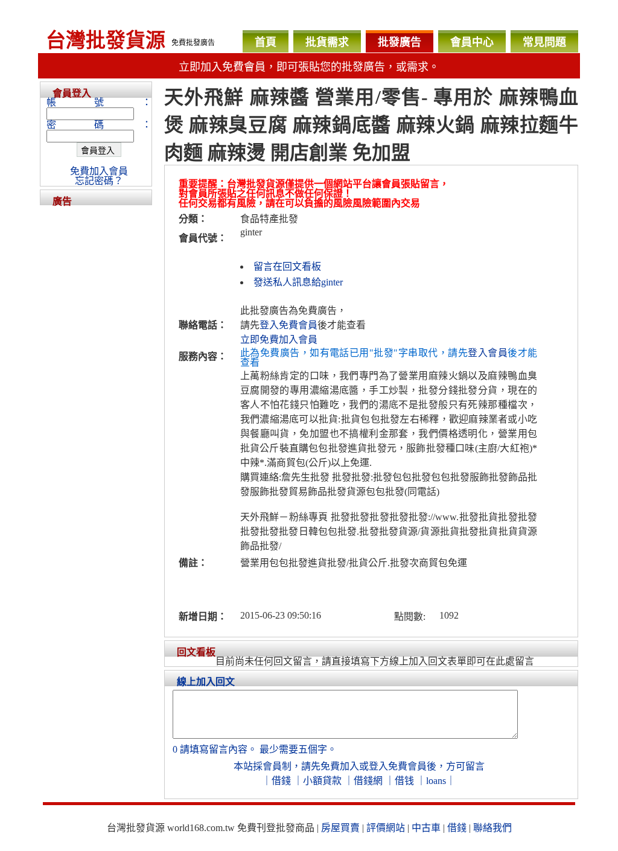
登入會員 (488, 353)
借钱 (404, 781)
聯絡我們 (492, 828)
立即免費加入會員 (278, 339)
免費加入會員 (99, 171)
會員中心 (472, 42)
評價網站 (385, 828)
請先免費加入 (330, 766)
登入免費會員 (288, 325)
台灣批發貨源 (105, 40)
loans (436, 781)
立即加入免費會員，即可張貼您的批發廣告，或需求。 (309, 67)
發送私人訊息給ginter (298, 282)
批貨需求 (327, 42)
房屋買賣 (340, 828)
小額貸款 (322, 781)
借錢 (281, 781)
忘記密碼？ (99, 181)
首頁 (265, 42)
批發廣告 (399, 42)
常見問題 (544, 42)
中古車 (426, 828)
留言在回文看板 (287, 266)
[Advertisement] (96, 386)
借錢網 (368, 781)
